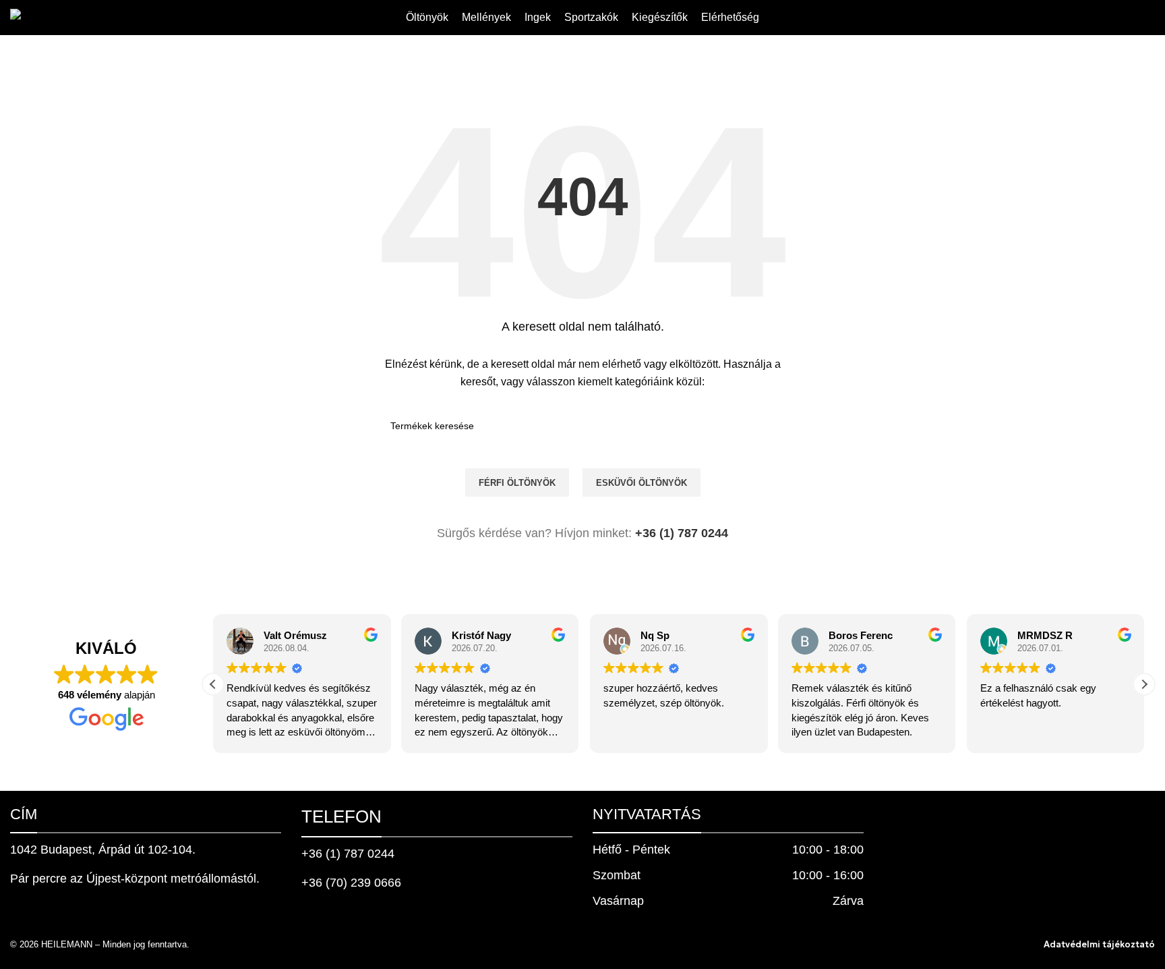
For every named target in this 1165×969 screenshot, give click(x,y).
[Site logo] (59, 16)
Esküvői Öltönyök (641, 483)
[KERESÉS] (769, 425)
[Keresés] (1149, 17)
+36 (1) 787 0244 (681, 533)
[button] (1144, 684)
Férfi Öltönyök (517, 483)
